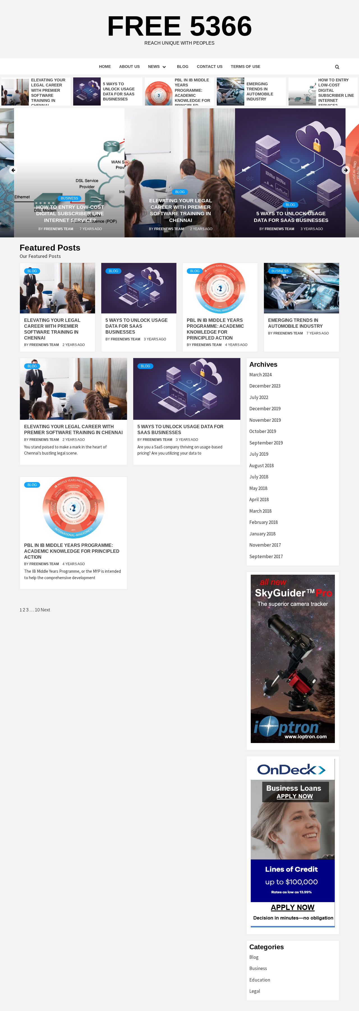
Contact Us (209, 66)
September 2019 (266, 443)
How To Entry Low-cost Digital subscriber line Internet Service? (70, 213)
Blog (182, 66)
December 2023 (264, 386)
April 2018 (259, 499)
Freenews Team (59, 229)
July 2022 (258, 397)
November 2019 (265, 420)
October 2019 (262, 431)
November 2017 (265, 545)
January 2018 (262, 534)
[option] (35, 92)
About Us (129, 66)
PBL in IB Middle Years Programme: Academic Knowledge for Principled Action (192, 95)
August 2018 (261, 465)
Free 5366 (179, 26)
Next (45, 609)
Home (105, 66)
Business (69, 198)
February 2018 (263, 522)
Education (259, 980)
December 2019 (264, 408)
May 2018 (258, 488)
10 (37, 609)
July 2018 (258, 477)
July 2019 (258, 454)
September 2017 (266, 556)
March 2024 (260, 375)
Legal (254, 991)
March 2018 (260, 511)
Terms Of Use (245, 66)
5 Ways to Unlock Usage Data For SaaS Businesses (136, 326)
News (154, 66)
